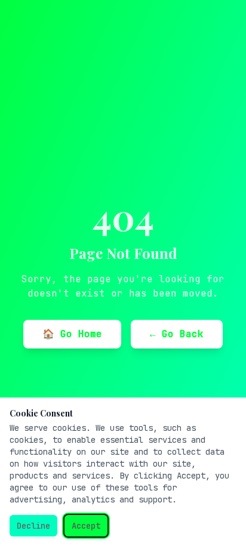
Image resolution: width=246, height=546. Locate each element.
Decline (33, 525)
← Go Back (177, 334)
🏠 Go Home (72, 334)
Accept (86, 525)
